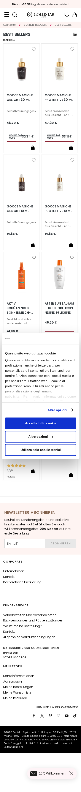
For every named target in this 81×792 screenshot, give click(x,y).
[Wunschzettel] (67, 15)
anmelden (61, 4)
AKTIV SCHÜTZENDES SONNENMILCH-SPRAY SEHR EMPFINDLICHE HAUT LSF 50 (19, 308)
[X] (42, 715)
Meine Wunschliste (17, 692)
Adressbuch (12, 681)
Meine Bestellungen (18, 687)
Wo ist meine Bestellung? (22, 626)
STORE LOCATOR (14, 657)
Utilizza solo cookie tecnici (41, 450)
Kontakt (9, 577)
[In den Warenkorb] (32, 147)
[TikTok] (75, 715)
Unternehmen (13, 571)
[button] (34, 49)
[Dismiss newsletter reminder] (72, 773)
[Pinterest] (50, 715)
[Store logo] (41, 14)
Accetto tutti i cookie (40, 423)
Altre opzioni (57, 410)
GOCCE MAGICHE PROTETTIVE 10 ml (58, 208)
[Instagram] (58, 715)
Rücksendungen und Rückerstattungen (33, 620)
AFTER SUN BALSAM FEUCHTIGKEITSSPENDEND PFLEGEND (59, 308)
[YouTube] (67, 715)
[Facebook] (34, 715)
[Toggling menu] (6, 14)
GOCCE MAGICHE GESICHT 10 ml (20, 208)
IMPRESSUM (10, 652)
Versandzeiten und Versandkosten (29, 615)
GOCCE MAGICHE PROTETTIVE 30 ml (59, 97)
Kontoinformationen (18, 676)
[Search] (14, 15)
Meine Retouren (15, 698)
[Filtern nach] (75, 34)
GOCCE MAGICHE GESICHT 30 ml (20, 97)
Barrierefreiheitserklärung (22, 582)
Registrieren (38, 4)
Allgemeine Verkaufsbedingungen (29, 637)
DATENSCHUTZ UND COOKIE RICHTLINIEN (31, 648)
